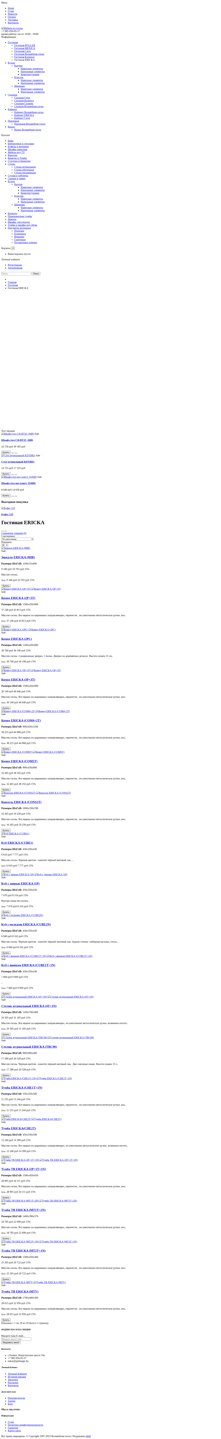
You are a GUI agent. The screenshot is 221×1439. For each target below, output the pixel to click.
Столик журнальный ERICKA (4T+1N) (28, 1006)
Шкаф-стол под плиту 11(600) (18, 483)
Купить (6, 452)
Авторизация (15, 267)
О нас (11, 11)
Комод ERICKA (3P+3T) (18, 679)
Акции (11, 1401)
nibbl (88, 1436)
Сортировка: (8, 536)
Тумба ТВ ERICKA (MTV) (19, 1291)
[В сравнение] (16, 453)
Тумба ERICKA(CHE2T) (18, 1128)
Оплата (12, 17)
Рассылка (13, 1382)
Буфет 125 (7, 514)
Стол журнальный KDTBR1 (17, 461)
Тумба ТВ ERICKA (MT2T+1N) (23, 1250)
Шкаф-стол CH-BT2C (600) (17, 440)
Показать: (6, 542)
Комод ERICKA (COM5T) (19, 761)
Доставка (13, 19)
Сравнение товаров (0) (13, 533)
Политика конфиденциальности (25, 1424)
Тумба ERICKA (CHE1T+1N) (21, 1087)
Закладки (13, 1379)
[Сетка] (2, 531)
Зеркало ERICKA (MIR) (18, 557)
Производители (16, 1398)
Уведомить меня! (11, 1342)
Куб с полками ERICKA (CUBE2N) (26, 924)
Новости (12, 14)
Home (11, 8)
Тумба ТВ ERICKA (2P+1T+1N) (23, 1169)
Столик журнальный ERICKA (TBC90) (29, 1046)
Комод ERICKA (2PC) (16, 639)
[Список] (6, 531)
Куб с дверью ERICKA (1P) (20, 883)
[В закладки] (12, 453)
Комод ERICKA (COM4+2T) (21, 720)
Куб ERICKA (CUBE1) (17, 842)
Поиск (36, 273)
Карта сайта (14, 1430)
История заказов (17, 1376)
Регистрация (15, 265)
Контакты (13, 22)
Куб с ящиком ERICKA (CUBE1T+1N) (28, 965)
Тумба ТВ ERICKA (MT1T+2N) (23, 1210)
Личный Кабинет (17, 1373)
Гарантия (13, 1427)
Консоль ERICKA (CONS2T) (21, 802)
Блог (10, 1403)
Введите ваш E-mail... (13, 1335)
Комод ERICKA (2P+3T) (18, 598)
